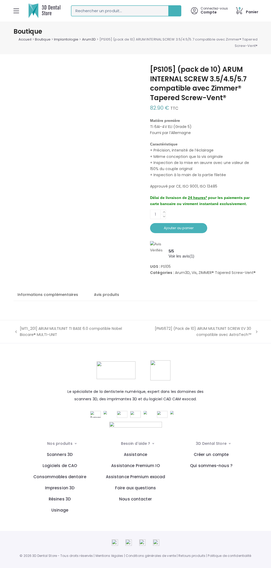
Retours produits (191, 555)
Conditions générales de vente (151, 555)
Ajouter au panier (179, 227)
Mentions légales (109, 555)
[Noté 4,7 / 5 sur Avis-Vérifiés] (135, 425)
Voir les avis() (181, 256)
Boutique (43, 39)
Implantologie (66, 39)
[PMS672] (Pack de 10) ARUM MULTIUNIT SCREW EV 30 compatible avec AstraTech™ (192, 332)
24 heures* (197, 198)
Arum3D (89, 39)
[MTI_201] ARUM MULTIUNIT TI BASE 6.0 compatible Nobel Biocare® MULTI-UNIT (67, 332)
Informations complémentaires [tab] (47, 294)
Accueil (25, 39)
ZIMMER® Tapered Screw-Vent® (227, 272)
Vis (194, 272)
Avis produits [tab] (106, 294)
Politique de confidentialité (229, 555)
